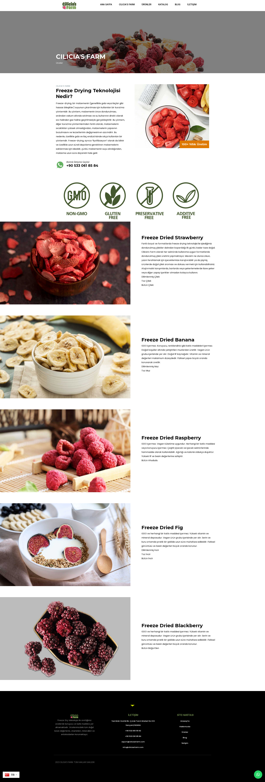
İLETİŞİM (192, 4)
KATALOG (163, 4)
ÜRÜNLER (146, 4)
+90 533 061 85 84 (82, 165)
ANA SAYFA (106, 4)
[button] (258, 774)
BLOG (177, 4)
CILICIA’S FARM (127, 4)
